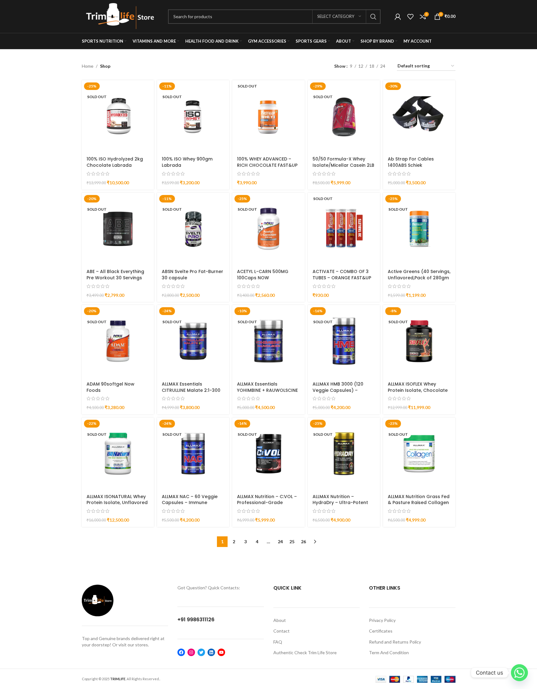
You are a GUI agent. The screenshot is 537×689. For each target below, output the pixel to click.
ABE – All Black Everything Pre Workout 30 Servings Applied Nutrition (115, 277)
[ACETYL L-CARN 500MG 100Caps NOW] (268, 229)
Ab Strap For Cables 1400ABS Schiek (411, 162)
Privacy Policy (382, 620)
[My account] (398, 16)
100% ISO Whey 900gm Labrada (187, 162)
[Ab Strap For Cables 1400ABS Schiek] (419, 116)
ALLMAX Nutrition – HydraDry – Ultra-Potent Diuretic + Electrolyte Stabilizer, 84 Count (340, 505)
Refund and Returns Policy (395, 641)
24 (280, 541)
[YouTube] (221, 652)
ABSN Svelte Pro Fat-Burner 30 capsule (192, 274)
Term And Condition (389, 652)
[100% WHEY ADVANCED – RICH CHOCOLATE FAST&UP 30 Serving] (268, 116)
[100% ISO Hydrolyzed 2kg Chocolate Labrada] (118, 116)
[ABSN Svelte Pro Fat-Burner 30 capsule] (193, 229)
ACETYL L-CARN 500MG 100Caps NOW (262, 274)
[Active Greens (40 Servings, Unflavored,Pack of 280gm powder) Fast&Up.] (419, 229)
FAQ (277, 641)
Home (87, 66)
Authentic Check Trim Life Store (305, 652)
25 (291, 541)
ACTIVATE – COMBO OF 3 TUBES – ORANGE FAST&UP (342, 274)
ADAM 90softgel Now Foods (110, 387)
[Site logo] (120, 15)
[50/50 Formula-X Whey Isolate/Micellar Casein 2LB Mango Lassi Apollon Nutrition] (344, 116)
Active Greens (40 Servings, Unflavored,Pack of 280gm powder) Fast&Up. (419, 277)
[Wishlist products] (410, 16)
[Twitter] (201, 652)
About (279, 620)
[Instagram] (191, 652)
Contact (281, 631)
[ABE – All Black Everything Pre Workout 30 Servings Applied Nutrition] (118, 229)
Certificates (380, 631)
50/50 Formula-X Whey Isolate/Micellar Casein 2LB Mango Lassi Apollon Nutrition (343, 168)
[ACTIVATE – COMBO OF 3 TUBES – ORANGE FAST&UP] (344, 229)
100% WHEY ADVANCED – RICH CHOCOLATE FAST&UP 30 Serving (267, 165)
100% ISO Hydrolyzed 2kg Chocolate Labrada (115, 162)
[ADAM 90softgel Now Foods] (118, 341)
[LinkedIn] (211, 652)
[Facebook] (181, 652)
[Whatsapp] (519, 672)
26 (303, 541)
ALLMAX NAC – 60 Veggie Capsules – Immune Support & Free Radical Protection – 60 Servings (190, 505)
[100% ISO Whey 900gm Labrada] (193, 116)
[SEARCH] (373, 16)
